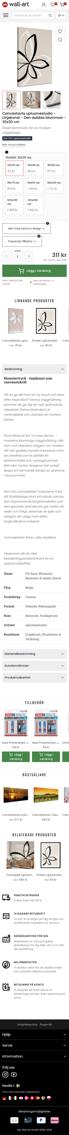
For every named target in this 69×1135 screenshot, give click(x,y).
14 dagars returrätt (29, 914)
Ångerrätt (46, 1024)
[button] (34, 57)
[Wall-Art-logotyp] (15, 4)
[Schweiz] (32, 1098)
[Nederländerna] (21, 1098)
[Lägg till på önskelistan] (60, 31)
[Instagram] (5, 1074)
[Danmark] (27, 1098)
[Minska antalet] (6, 256)
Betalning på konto (29, 984)
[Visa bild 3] (51, 100)
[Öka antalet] (28, 256)
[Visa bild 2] (31, 100)
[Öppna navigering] (6, 15)
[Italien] (15, 1098)
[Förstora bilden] (60, 40)
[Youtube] (14, 1074)
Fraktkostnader (26, 895)
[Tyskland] (4, 1098)
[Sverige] (43, 1098)
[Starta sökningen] (50, 15)
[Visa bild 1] (11, 100)
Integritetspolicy (27, 1024)
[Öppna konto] (43, 4)
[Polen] (49, 1098)
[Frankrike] (10, 1098)
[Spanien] (38, 1098)
